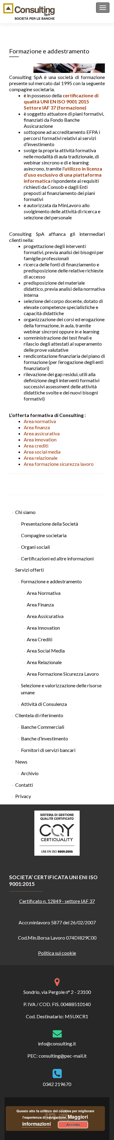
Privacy (23, 796)
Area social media (42, 452)
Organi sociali (35, 547)
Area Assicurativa (45, 616)
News (21, 761)
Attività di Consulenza (44, 704)
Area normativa (40, 421)
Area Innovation (43, 628)
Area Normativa (43, 593)
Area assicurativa (42, 433)
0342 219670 (57, 1084)
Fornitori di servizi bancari (48, 750)
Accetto (73, 1124)
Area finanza (37, 427)
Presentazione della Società (49, 524)
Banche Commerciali (42, 727)
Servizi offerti (29, 570)
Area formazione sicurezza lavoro (59, 464)
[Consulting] (29, 11)
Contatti (24, 785)
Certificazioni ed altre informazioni (57, 558)
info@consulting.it (57, 1043)
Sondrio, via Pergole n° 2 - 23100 (57, 992)
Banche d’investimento (44, 738)
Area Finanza (40, 604)
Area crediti (36, 445)
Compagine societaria (44, 535)
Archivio (30, 773)
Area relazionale (40, 458)
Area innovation (40, 439)
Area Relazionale (44, 662)
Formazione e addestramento (51, 581)
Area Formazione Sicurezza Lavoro (63, 674)
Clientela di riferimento (39, 715)
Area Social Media (46, 650)
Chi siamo (25, 512)
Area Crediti (39, 639)
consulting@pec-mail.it (63, 1056)
